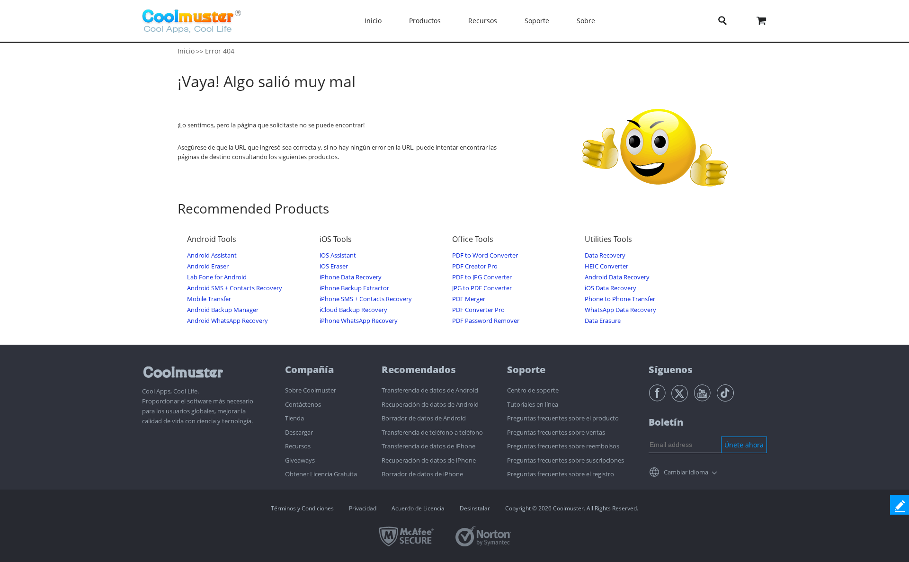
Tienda (294, 418)
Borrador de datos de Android (424, 418)
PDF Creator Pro (475, 266)
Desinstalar (475, 508)
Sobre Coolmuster (310, 390)
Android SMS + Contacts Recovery (234, 288)
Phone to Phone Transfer (620, 299)
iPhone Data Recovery (351, 277)
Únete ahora (744, 444)
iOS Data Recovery (610, 288)
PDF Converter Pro (478, 310)
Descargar (299, 432)
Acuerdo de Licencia (418, 508)
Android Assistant (212, 255)
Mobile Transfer (209, 299)
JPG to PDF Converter (482, 288)
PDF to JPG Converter (482, 277)
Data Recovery (605, 255)
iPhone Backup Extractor (354, 288)
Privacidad (362, 508)
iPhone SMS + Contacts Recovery (366, 299)
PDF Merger (468, 299)
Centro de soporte (533, 390)
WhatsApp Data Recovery (620, 310)
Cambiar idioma (686, 472)
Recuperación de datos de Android (430, 404)
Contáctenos (303, 404)
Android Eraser (208, 266)
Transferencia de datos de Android (430, 390)
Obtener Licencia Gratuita (321, 474)
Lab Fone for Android (217, 277)
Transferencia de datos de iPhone (428, 446)
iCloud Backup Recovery (353, 310)
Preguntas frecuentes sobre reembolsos (563, 446)
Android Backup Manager (222, 310)
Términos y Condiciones (302, 508)
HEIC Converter (606, 266)
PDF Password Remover (485, 321)
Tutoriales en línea (532, 404)
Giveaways (300, 460)
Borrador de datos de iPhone (422, 474)
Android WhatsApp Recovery (227, 321)
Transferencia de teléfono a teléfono (432, 432)
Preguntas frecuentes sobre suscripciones (565, 460)
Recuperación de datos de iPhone (429, 460)
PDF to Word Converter (485, 255)
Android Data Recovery (617, 277)
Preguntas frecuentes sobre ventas (556, 432)
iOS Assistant (338, 255)
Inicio (373, 20)
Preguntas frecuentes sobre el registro (560, 474)
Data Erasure (603, 321)
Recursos (298, 446)
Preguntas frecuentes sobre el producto (563, 418)
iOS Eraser (334, 266)
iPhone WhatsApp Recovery (359, 321)
